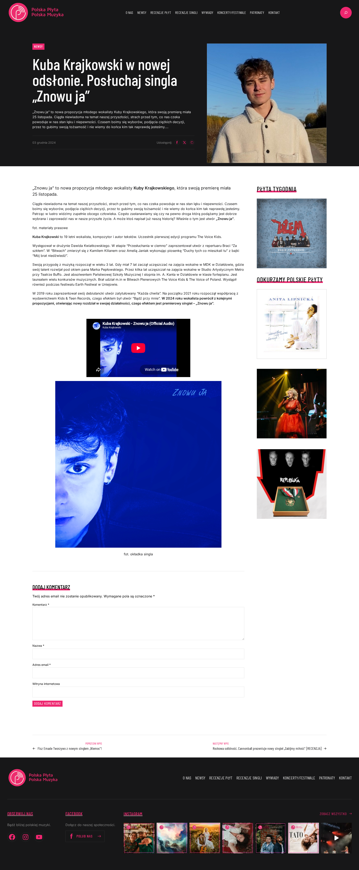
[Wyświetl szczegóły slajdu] (292, 403)
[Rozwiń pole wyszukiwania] (346, 12)
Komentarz (40, 604)
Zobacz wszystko (333, 813)
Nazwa (38, 645)
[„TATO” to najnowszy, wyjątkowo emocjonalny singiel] (303, 838)
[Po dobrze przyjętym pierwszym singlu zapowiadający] (139, 838)
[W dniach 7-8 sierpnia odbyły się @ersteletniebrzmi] (336, 838)
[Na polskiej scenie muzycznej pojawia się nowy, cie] (237, 838)
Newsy (38, 46)
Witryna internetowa (46, 684)
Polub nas (84, 836)
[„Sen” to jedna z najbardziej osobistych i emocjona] (172, 838)
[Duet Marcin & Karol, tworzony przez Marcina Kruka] (270, 838)
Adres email (41, 664)
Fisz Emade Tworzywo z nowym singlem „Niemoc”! (70, 748)
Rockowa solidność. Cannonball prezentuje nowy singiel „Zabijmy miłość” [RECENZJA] (267, 748)
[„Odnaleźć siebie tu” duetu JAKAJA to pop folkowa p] (204, 838)
